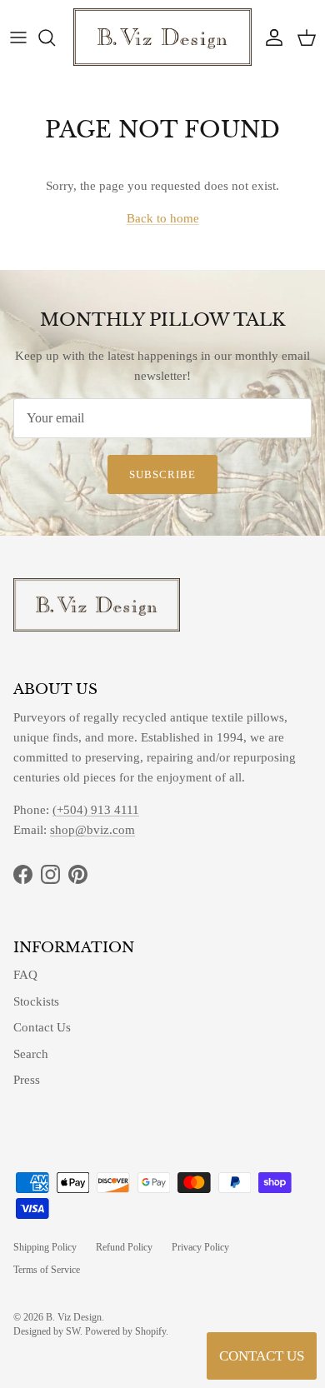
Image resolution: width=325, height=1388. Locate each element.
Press (26, 1079)
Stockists (36, 1001)
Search (30, 1054)
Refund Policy (124, 1247)
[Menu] (18, 37)
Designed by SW (46, 1331)
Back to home (163, 218)
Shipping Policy (45, 1247)
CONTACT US (261, 1356)
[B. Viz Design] (162, 37)
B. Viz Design (74, 1317)
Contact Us (42, 1027)
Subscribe (162, 474)
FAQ (25, 974)
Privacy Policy (200, 1247)
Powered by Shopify (125, 1331)
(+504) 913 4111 (95, 809)
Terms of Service (46, 1270)
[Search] (55, 37)
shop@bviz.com (92, 829)
